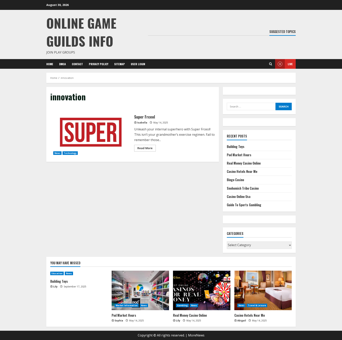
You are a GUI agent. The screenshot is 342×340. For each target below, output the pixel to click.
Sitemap (119, 64)
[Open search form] (270, 64)
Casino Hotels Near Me (242, 171)
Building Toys (235, 146)
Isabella (142, 122)
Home (49, 64)
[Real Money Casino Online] (201, 290)
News (57, 153)
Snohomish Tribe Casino (243, 188)
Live (290, 64)
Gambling (182, 305)
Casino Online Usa (238, 196)
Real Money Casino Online (244, 163)
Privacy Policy (98, 64)
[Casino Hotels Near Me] (263, 290)
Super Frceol (90, 132)
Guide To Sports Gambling (244, 204)
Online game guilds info (81, 31)
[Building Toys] (79, 273)
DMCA (62, 64)
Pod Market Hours (239, 155)
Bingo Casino (235, 179)
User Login (138, 64)
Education (57, 273)
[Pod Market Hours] (140, 290)
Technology (70, 153)
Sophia (119, 320)
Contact (77, 64)
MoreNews (196, 335)
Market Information (127, 305)
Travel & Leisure (257, 305)
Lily (55, 286)
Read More (146, 149)
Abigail (241, 320)
